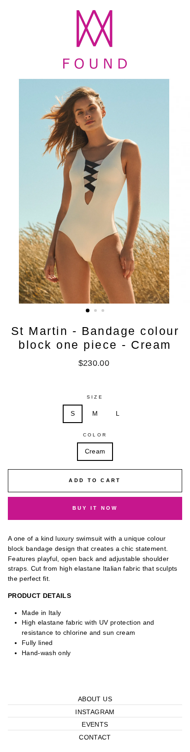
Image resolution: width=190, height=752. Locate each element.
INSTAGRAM (94, 712)
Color (95, 434)
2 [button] (96, 311)
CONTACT (95, 737)
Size (95, 397)
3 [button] (103, 311)
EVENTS (95, 724)
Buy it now (95, 508)
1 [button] (88, 311)
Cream (95, 451)
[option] (95, 191)
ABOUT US (95, 699)
